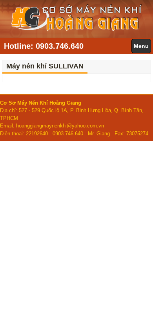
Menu (141, 46)
